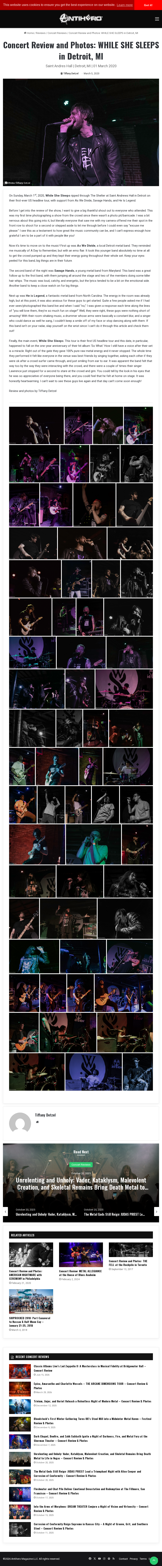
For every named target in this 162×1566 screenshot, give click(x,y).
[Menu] (157, 20)
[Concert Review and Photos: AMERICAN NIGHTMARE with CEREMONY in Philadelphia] (31, 1254)
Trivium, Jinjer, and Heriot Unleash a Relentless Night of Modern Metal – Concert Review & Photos (92, 1401)
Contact (123, 1558)
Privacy (134, 1558)
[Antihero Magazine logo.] (81, 19)
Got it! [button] (148, 5)
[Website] (37, 1122)
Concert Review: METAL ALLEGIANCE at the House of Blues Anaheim (80, 1273)
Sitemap (153, 1558)
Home (30, 33)
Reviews (40, 33)
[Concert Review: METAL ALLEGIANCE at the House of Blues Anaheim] (81, 1254)
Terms (143, 1558)
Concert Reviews (57, 33)
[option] (81, 1182)
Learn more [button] (125, 5)
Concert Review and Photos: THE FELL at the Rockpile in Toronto (128, 1263)
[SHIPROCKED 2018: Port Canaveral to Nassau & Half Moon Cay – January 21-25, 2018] (31, 1301)
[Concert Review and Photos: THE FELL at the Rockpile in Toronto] (131, 1249)
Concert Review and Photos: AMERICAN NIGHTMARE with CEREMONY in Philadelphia (25, 1275)
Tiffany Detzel (70, 73)
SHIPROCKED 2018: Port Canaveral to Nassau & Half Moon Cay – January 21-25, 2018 (29, 1321)
